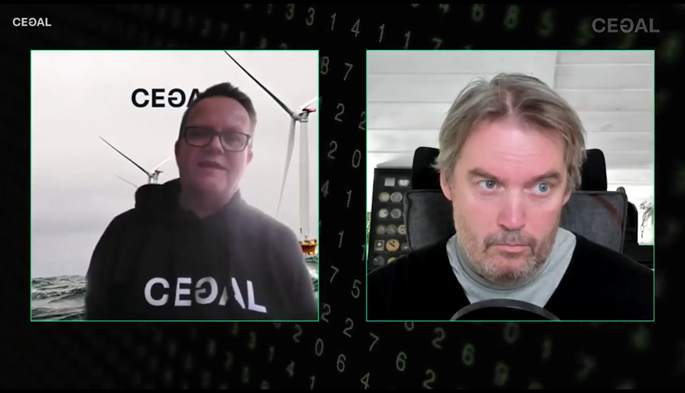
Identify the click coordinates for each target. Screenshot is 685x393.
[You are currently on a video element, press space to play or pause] (342, 196)
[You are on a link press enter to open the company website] (32, 22)
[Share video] (671, 14)
